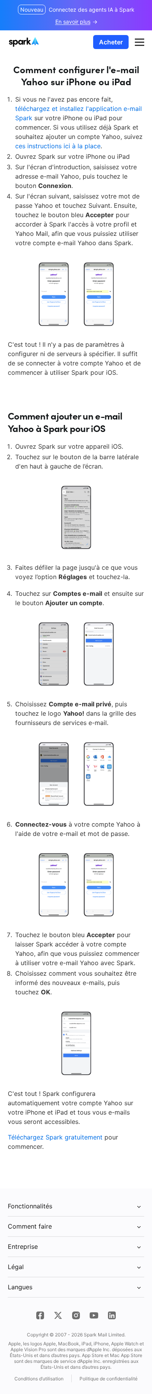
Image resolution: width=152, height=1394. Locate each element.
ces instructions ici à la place (58, 146)
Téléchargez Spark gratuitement (55, 1137)
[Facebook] (40, 1315)
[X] (58, 1315)
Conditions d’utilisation (39, 1379)
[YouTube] (94, 1315)
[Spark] (25, 42)
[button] (139, 42)
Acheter (111, 42)
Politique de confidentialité (109, 1379)
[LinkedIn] (112, 1315)
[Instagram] (76, 1315)
